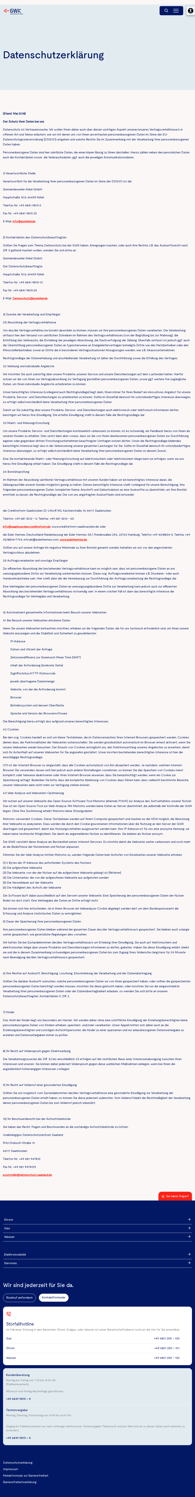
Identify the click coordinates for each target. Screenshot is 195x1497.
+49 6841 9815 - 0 (18, 1399)
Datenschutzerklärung (18, 1462)
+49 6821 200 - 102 (167, 1358)
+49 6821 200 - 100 (167, 1338)
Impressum (10, 1469)
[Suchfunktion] (166, 10)
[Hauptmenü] (176, 10)
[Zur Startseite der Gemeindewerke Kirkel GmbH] (13, 11)
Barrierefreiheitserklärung (20, 1482)
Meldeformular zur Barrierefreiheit (25, 1475)
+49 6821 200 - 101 (167, 1348)
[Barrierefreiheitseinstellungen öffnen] (190, 10)
